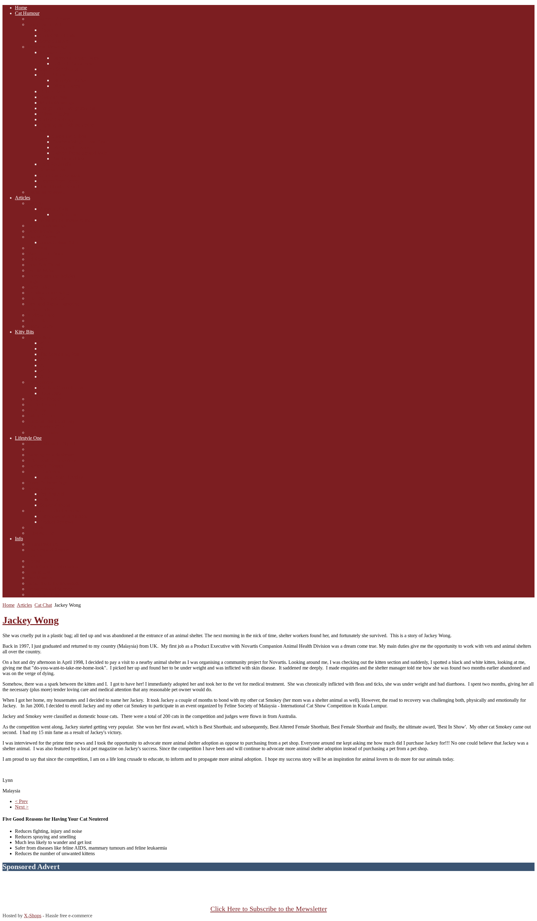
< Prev (21, 801)
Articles (24, 605)
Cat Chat (43, 605)
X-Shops (32, 915)
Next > (22, 807)
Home (8, 605)
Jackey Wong (30, 620)
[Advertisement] (268, 891)
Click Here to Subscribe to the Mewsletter (268, 909)
